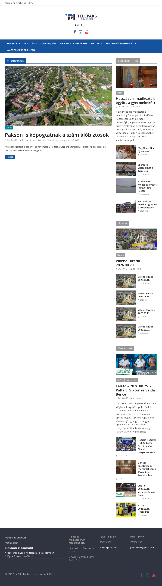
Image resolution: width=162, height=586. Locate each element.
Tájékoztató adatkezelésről (19, 547)
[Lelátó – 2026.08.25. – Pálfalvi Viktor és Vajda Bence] (136, 355)
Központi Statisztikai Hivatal (41, 140)
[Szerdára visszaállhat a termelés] (126, 163)
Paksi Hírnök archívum (73, 43)
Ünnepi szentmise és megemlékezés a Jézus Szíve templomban (147, 469)
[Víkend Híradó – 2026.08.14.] (126, 292)
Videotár (29, 43)
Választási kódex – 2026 (21, 49)
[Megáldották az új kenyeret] (126, 146)
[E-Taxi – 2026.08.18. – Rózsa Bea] (126, 504)
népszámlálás (74, 140)
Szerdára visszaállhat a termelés (145, 167)
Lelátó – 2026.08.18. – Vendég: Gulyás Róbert (146, 490)
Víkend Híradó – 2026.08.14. (146, 295)
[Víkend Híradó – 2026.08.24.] (136, 230)
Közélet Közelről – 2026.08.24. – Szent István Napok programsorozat (147, 446)
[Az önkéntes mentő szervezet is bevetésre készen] (126, 180)
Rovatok (12, 43)
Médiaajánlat (11, 542)
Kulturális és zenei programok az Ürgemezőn (147, 204)
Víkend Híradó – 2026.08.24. (129, 262)
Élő (77, 25)
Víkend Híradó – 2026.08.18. (146, 278)
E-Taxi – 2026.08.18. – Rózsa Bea (145, 508)
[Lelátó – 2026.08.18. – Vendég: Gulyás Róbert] (126, 484)
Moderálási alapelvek (15, 537)
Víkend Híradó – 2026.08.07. (146, 328)
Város (9, 127)
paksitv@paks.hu (108, 547)
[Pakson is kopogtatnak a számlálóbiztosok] (58, 68)
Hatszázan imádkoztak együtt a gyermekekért (136, 100)
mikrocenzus (60, 140)
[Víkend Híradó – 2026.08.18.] (126, 275)
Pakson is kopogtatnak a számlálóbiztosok (57, 134)
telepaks (137, 106)
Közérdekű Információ (120, 43)
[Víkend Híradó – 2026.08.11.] (126, 308)
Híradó (120, 255)
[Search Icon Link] (82, 25)
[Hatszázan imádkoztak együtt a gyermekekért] (136, 67)
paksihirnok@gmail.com (142, 547)
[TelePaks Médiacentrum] (81, 14)
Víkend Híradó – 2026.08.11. (146, 312)
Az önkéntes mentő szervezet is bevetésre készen (147, 186)
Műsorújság (48, 43)
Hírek (119, 92)
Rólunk (95, 43)
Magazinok (131, 380)
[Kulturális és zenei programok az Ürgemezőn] (126, 199)
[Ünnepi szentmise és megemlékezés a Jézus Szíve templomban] (126, 461)
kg (23, 140)
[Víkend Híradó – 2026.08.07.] (126, 325)
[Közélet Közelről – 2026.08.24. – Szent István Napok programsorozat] (126, 438)
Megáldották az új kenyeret (147, 150)
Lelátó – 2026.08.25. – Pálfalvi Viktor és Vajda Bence (135, 390)
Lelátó (120, 380)
